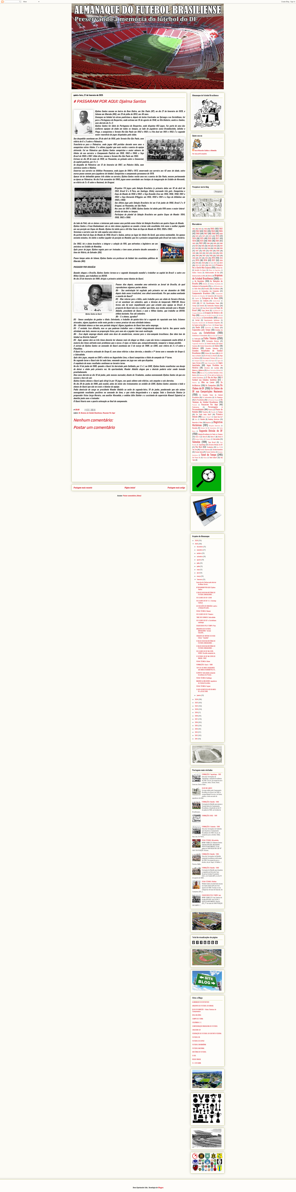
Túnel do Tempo (208, 454)
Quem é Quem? (206, 417)
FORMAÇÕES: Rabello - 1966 (210, 801)
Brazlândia (195, 291)
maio (198, 569)
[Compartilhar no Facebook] (92, 410)
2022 (215, 263)
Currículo (220, 318)
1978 (194, 240)
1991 (221, 245)
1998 (203, 250)
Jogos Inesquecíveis (210, 363)
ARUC (221, 279)
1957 (193, 228)
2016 (205, 260)
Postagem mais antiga (176, 487)
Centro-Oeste (216, 301)
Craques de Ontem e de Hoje (207, 314)
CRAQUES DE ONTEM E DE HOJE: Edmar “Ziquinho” (206, 637)
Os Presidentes (199, 399)
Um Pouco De (196, 457)
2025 (203, 265)
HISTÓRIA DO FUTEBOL (199, 1052)
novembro (200, 550)
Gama (217, 345)
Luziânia (216, 368)
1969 (221, 233)
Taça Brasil (212, 442)
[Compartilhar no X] (90, 410)
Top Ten (194, 449)
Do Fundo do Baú (197, 325)
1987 (196, 245)
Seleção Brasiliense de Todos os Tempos (210, 434)
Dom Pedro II (209, 325)
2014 (221, 258)
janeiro (199, 695)
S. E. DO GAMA (196, 1063)
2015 (197, 260)
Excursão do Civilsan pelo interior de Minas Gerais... (206, 583)
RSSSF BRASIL (196, 1059)
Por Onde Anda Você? (203, 414)
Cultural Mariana (197, 318)
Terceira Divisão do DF (216, 444)
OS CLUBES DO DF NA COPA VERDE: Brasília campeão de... (206, 652)
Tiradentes (210, 447)
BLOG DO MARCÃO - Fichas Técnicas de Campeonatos (204, 1010)
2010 (193, 258)
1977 (217, 238)
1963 (205, 231)
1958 (199, 229)
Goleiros (195, 348)
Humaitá (220, 358)
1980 (209, 240)
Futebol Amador (211, 343)
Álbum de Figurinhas (215, 270)
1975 (202, 238)
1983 (201, 243)
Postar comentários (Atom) (132, 495)
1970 (196, 236)
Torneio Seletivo (210, 452)
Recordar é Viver (197, 422)
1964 (213, 231)
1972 (210, 236)
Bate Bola (197, 288)
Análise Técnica (197, 272)
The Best (198, 446)
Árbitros (210, 276)
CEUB (194, 303)
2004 (214, 253)
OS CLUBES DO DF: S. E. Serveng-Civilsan (206, 601)
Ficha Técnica (210, 338)
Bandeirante (219, 286)
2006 (197, 255)
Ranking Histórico (213, 419)
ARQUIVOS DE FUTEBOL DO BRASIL (203, 1005)
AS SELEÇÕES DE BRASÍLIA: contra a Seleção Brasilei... (206, 607)
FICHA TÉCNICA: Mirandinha (210, 840)
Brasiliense (216, 288)
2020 (203, 263)
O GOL (194, 1055)
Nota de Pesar (204, 373)
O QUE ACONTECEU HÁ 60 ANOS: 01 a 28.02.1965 (206, 690)
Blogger (160, 1187)
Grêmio (207, 353)
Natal (219, 370)
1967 (206, 233)
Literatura (207, 368)
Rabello (202, 419)
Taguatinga (202, 444)
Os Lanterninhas (207, 397)
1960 (212, 228)
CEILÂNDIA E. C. (197, 1022)
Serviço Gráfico (199, 439)
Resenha (194, 428)
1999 (210, 250)
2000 (217, 250)
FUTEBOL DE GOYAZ (198, 1041)
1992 (196, 248)
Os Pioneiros (219, 397)
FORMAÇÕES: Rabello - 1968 (210, 867)
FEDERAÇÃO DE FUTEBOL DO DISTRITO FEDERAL (207, 1033)
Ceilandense (195, 301)
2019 (196, 263)
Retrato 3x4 (204, 428)
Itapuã (213, 361)
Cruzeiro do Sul (204, 315)
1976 (209, 238)
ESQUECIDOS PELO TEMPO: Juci (211, 895)
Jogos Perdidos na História (207, 366)
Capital (197, 298)
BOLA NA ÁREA (196, 1015)
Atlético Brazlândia (215, 284)
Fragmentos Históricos (198, 343)
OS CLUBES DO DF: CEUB (204, 597)
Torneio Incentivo (218, 449)
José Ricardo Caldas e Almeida (205, 150)
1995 (214, 248)
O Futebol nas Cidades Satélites (207, 378)
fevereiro (200, 579)
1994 (208, 248)
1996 (221, 248)
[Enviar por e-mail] (86, 410)
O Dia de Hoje (211, 377)
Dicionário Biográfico (214, 323)
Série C (212, 436)
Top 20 (219, 447)
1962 (197, 231)
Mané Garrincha (211, 370)
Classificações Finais (212, 303)
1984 (208, 243)
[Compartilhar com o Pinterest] (94, 410)
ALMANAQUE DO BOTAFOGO (200, 1002)
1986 (221, 243)
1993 (202, 248)
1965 (221, 231)
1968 (214, 233)
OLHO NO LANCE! (207, 788)
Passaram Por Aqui (109, 413)
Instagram (197, 361)
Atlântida (205, 284)
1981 (217, 240)
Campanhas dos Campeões (210, 291)
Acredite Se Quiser (200, 270)
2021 (209, 263)
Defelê (197, 320)
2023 (221, 263)
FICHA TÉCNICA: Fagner (203, 686)
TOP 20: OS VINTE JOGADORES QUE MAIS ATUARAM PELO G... (206, 668)
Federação (197, 338)
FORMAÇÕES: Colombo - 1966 (211, 826)
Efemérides (208, 328)
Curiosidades (208, 317)
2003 (207, 253)
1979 (202, 240)
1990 (215, 245)
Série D (220, 436)
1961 (221, 228)
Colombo (201, 306)
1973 (217, 235)
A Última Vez (219, 268)
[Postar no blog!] (88, 410)
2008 (211, 255)
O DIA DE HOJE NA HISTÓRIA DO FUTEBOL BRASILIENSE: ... (205, 593)
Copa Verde (205, 310)
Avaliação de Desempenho (200, 286)
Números (201, 375)
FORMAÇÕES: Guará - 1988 (204, 664)
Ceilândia (206, 300)
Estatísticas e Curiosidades (199, 335)
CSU (220, 315)
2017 (213, 260)
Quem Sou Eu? (218, 417)
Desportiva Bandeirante (198, 323)
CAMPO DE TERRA (197, 1018)
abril (198, 572)
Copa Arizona (196, 308)
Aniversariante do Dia (212, 272)
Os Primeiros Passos (213, 400)
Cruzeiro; (213, 315)
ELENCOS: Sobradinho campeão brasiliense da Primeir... (205, 673)
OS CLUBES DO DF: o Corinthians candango (206, 621)
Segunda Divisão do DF (211, 430)
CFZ (201, 303)
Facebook (220, 335)
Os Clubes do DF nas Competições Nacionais (207, 389)
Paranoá (194, 405)
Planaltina (205, 412)
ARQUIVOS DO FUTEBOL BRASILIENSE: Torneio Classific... (203, 630)
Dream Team (219, 325)
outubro (199, 553)
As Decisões (199, 281)
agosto (199, 559)
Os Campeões (210, 385)
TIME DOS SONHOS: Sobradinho (205, 617)
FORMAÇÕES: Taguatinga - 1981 (211, 774)
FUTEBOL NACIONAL (198, 1048)
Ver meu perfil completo (199, 153)
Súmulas (196, 442)
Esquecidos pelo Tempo (201, 329)
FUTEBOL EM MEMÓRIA (199, 1044)
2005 (221, 253)
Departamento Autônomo (211, 320)
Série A (197, 437)
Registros (208, 422)
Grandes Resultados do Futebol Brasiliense (207, 351)
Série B (205, 436)
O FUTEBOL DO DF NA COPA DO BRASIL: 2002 (205, 657)
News (194, 372)
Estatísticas (209, 332)
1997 (197, 250)
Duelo (198, 327)
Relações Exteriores (214, 426)
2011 (200, 258)
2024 (197, 265)
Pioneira (210, 409)
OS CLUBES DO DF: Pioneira (204, 614)
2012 (206, 258)
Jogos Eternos (196, 363)
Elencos (216, 327)
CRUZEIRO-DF (196, 1030)
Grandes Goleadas (212, 348)
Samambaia (213, 428)
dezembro (200, 546)
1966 (198, 233)
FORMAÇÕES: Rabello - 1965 (210, 854)
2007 (204, 255)
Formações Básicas (212, 341)
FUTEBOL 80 (196, 1037)
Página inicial (129, 487)
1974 (194, 238)
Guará (213, 353)
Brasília (206, 288)
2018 (221, 260)
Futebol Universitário (206, 346)
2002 (200, 253)
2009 (217, 255)
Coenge (194, 306)
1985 (214, 243)
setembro (200, 556)
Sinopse (208, 439)
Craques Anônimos (197, 313)
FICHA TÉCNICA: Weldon (209, 881)
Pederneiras (195, 407)
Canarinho (220, 296)
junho (198, 566)
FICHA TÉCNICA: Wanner (203, 611)
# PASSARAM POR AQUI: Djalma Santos (205, 588)
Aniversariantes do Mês (198, 276)
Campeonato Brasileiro (201, 293)
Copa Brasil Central (208, 308)
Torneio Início (199, 452)
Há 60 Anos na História (210, 356)
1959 (205, 228)
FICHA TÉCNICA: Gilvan (203, 661)
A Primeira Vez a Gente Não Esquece (207, 266)
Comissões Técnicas (213, 305)
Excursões (212, 335)
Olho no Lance (207, 382)
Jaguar (219, 361)
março (199, 576)
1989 (209, 245)
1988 (202, 245)
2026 (210, 265)
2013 (213, 257)
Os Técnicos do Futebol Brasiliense (90, 413)
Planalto (213, 412)
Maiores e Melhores (198, 370)
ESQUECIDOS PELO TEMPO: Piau (206, 625)
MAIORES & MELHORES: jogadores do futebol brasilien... (206, 682)
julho (198, 563)
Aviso (212, 286)
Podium (220, 412)
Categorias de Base (210, 298)
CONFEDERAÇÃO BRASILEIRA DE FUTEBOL (205, 1026)
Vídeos (205, 458)
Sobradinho (216, 439)
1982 (193, 243)
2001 (193, 253)
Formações (196, 340)
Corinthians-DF (216, 310)
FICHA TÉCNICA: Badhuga (204, 678)
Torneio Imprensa (205, 449)
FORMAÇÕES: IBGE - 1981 (209, 815)
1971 (203, 236)
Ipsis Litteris (205, 361)
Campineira (211, 296)
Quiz (196, 419)
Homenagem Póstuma (209, 358)
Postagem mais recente (82, 487)
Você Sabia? (213, 457)
